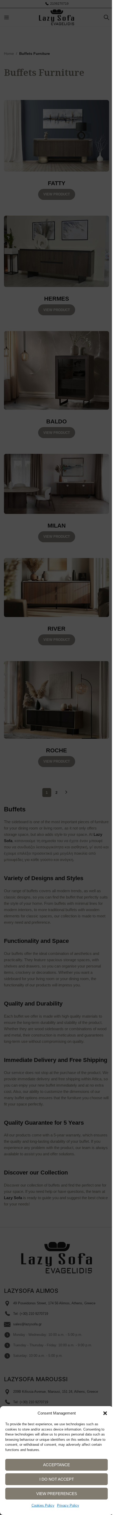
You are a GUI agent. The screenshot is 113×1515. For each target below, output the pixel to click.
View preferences (56, 1493)
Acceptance (56, 1465)
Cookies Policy (43, 1505)
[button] (105, 1413)
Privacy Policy (68, 1505)
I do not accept (56, 1479)
